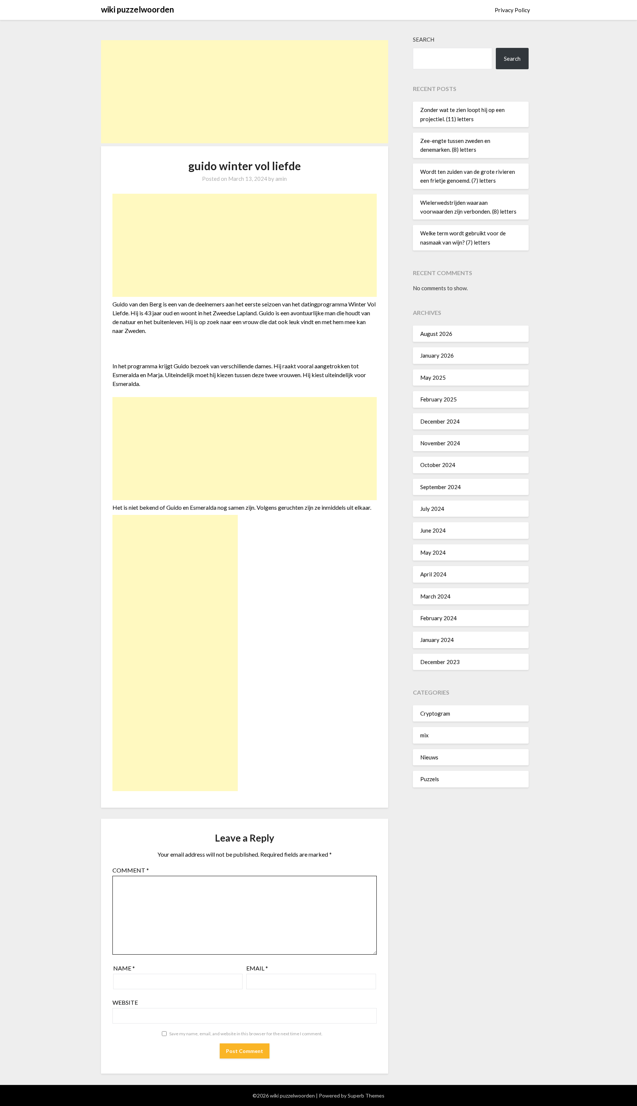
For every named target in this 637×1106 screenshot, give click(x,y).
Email (257, 968)
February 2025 (438, 399)
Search (423, 39)
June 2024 (433, 530)
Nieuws (429, 757)
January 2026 (437, 355)
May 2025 (433, 377)
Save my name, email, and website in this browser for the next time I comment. (246, 1033)
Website (125, 1002)
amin (281, 178)
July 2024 (432, 508)
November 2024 (440, 443)
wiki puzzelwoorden (137, 9)
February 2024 (438, 618)
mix (424, 735)
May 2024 (433, 552)
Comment (130, 870)
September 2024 (440, 487)
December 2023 (440, 662)
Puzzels (429, 779)
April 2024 (433, 574)
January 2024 (437, 639)
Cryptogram (435, 713)
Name (124, 968)
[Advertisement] (244, 91)
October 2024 (437, 464)
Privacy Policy (512, 10)
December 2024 (440, 421)
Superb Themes (366, 1095)
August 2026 (436, 333)
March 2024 (435, 596)
